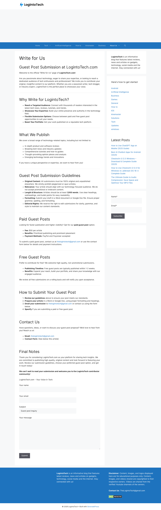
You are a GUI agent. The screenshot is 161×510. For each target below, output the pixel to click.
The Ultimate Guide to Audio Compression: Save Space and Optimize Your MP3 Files (124, 180)
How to (78, 45)
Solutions (115, 118)
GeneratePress (93, 507)
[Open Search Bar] (125, 45)
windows (115, 129)
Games (114, 99)
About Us (113, 45)
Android (114, 88)
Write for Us (116, 242)
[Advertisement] (80, 26)
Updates (115, 125)
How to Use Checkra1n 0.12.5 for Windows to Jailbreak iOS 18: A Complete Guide (125, 171)
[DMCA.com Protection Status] (115, 497)
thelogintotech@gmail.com (68, 242)
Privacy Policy (117, 238)
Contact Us (116, 235)
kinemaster (89, 45)
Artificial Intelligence (63, 45)
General (114, 103)
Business (102, 45)
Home (37, 45)
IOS (112, 111)
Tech (46, 45)
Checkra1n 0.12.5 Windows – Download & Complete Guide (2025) (124, 161)
